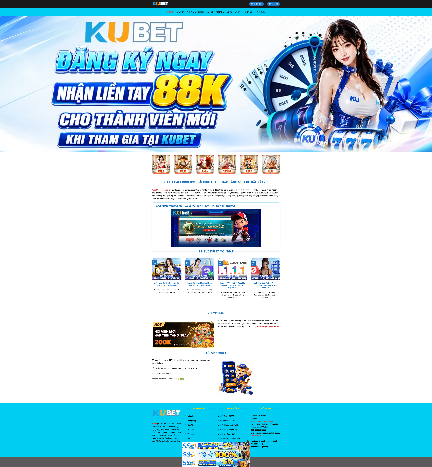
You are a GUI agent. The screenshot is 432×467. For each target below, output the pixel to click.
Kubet (170, 12)
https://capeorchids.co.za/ (268, 326)
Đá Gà (229, 12)
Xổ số (237, 12)
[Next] (280, 280)
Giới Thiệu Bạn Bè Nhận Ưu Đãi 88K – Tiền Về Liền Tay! (166, 284)
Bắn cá (209, 12)
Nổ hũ (201, 12)
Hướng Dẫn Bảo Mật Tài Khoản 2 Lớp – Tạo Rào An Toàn (199, 284)
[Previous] (151, 280)
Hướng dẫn (248, 12)
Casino (180, 12)
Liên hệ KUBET (257, 436)
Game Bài (220, 12)
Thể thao (191, 12)
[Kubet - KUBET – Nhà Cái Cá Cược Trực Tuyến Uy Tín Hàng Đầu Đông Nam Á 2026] (163, 4)
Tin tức (261, 12)
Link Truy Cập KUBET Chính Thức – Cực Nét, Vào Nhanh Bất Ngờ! (265, 285)
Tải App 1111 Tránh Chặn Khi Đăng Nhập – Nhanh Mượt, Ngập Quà (232, 285)
